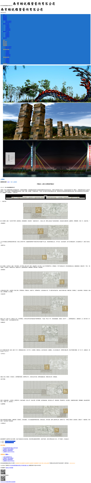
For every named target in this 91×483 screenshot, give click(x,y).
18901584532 (72, 463)
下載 (11, 181)
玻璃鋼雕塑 (36, 463)
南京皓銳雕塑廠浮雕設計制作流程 (10, 447)
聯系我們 (5, 38)
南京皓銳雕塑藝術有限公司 (16, 465)
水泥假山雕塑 (46, 463)
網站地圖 (24, 465)
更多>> (7, 454)
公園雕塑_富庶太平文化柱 (8, 451)
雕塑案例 (5, 18)
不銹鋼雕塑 (17, 463)
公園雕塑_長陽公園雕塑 (10, 441)
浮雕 (42, 463)
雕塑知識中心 (8, 22)
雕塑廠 (11, 467)
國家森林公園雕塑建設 (8, 450)
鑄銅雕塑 (31, 463)
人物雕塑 (7, 32)
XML (28, 465)
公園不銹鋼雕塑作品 (9, 442)
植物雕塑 (7, 35)
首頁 (4, 14)
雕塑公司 (8, 467)
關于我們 (5, 16)
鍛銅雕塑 (27, 463)
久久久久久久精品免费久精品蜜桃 (7, 481)
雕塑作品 (5, 17)
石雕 (40, 463)
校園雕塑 (7, 25)
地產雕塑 (7, 27)
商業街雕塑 (7, 30)
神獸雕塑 (7, 36)
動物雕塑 (7, 34)
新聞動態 (5, 19)
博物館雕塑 (7, 28)
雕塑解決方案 (6, 23)
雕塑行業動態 (8, 21)
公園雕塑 (7, 26)
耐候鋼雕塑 (22, 463)
